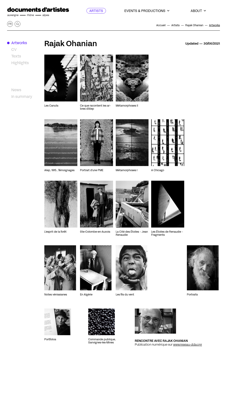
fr (10, 23)
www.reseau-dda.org (187, 344)
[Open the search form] (17, 24)
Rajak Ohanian (70, 43)
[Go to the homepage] (38, 12)
